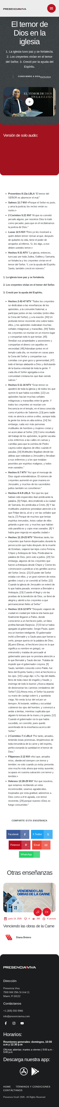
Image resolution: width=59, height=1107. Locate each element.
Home (7, 1086)
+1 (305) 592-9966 (13, 1010)
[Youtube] (22, 1023)
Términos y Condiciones (33, 1086)
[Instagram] (14, 1023)
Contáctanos (12, 1090)
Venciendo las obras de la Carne (28, 926)
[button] (50, 1093)
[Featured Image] (29, 897)
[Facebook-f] (5, 1023)
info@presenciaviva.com (16, 1016)
